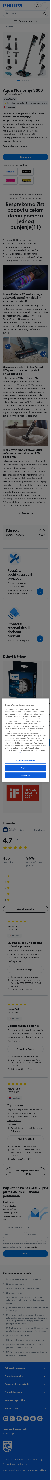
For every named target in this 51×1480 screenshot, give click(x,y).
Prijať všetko (24, 776)
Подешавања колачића (24, 761)
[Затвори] (44, 700)
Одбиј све (24, 769)
